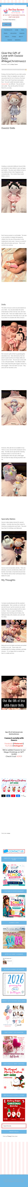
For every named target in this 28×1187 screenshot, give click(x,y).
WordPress (17, 1181)
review (8, 833)
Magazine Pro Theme (18, 1180)
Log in (22, 1181)
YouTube (8, 746)
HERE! (19, 756)
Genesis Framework (9, 1181)
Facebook (9, 743)
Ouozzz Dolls (5, 84)
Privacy (9, 1136)
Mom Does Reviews (14, 10)
